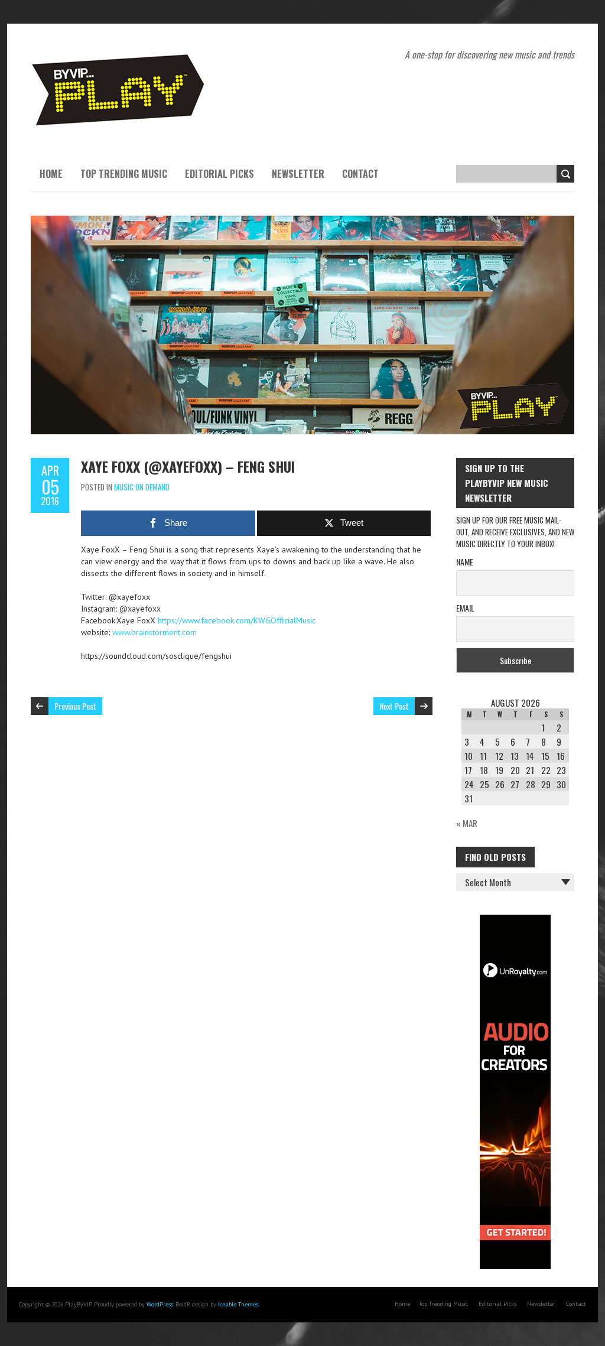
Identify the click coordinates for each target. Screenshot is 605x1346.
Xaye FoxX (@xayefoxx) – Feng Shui (188, 466)
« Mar (466, 823)
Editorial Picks (219, 174)
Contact (360, 174)
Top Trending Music (123, 174)
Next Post (394, 706)
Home (51, 174)
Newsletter (298, 174)
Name (464, 561)
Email (465, 608)
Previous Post (75, 706)
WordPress (160, 1304)
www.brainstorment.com (154, 632)
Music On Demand (142, 487)
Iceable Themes (238, 1304)
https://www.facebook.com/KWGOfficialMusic (236, 620)
